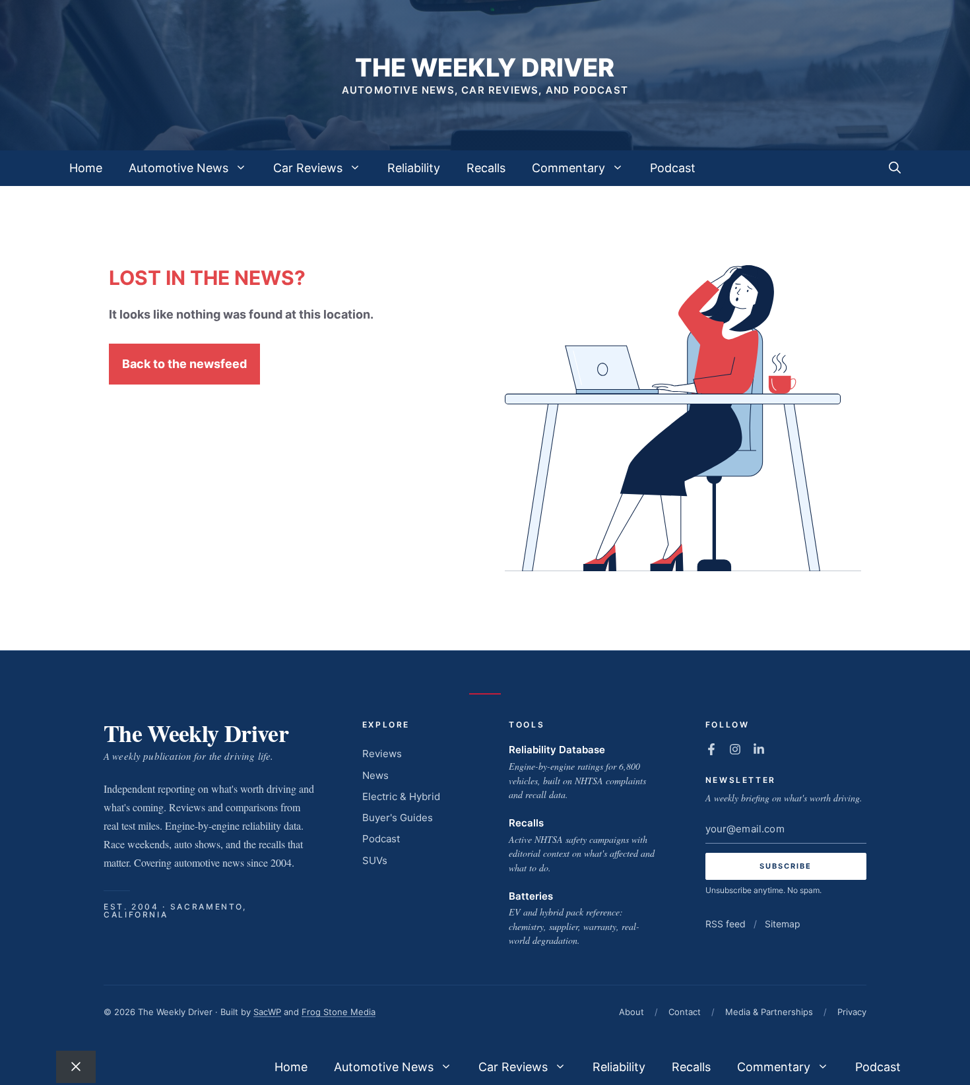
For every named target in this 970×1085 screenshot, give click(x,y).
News (375, 775)
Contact (684, 1012)
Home (85, 168)
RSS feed (725, 923)
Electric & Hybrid (401, 796)
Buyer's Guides (397, 817)
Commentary (568, 168)
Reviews (382, 753)
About (631, 1012)
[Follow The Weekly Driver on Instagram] (735, 749)
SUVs (374, 860)
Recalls (486, 168)
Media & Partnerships (769, 1012)
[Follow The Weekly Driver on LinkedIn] (759, 749)
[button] (895, 168)
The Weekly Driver (484, 67)
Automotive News (178, 168)
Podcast (672, 168)
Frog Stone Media (338, 1012)
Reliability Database (557, 749)
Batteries (531, 896)
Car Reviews (307, 168)
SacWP (267, 1012)
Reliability (413, 168)
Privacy (851, 1012)
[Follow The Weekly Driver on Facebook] (711, 749)
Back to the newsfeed (184, 364)
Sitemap (782, 923)
